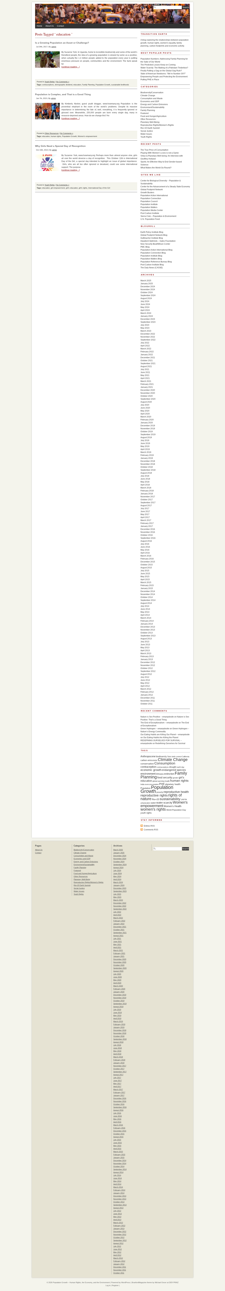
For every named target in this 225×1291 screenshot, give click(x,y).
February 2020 (147, 420)
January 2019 (147, 458)
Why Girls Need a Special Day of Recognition (60, 146)
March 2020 (146, 417)
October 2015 (147, 565)
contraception (148, 766)
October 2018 (147, 467)
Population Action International (154, 195)
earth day (180, 767)
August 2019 (146, 437)
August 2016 (146, 541)
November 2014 (148, 594)
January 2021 (147, 387)
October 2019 (147, 431)
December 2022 (148, 334)
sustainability (170, 799)
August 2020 (146, 402)
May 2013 (145, 647)
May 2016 (145, 550)
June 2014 (145, 609)
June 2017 (145, 511)
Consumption (164, 763)
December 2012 (148, 662)
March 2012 (146, 689)
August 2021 (146, 366)
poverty (159, 792)
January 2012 (147, 695)
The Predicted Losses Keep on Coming (158, 65)
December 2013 (148, 627)
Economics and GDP (150, 101)
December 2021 (148, 357)
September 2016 (148, 538)
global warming (158, 781)
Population (146, 788)
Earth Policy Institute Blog (152, 232)
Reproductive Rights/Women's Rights (157, 125)
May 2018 (145, 482)
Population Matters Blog (151, 259)
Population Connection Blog (153, 253)
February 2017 (147, 523)
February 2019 (147, 455)
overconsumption (152, 784)
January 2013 (147, 659)
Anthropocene (148, 756)
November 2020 (148, 393)
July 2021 (145, 369)
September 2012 (148, 671)
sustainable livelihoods (120, 85)
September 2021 (148, 363)
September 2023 (148, 322)
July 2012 (145, 677)
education (77, 85)
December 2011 (148, 698)
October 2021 (147, 360)
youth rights (146, 813)
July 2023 (145, 325)
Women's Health (172, 806)
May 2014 (145, 612)
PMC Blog (145, 247)
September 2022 (148, 340)
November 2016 (148, 532)
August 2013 (146, 639)
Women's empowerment (87, 136)
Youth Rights (50, 82)
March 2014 (146, 618)
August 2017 (146, 505)
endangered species (174, 770)
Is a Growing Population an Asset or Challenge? (62, 42)
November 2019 (148, 428)
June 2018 (145, 479)
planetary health (172, 784)
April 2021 (145, 378)
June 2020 (145, 408)
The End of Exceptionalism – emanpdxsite (159, 723)
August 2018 (146, 473)
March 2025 (146, 280)
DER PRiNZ (174, 1282)
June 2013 (145, 644)
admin (53, 47)
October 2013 (147, 633)
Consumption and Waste (152, 98)
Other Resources (52, 133)
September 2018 (148, 470)
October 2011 (147, 704)
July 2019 (145, 440)
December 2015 (148, 562)
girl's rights (83, 188)
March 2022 (146, 349)
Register (115, 1285)
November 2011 (148, 701)
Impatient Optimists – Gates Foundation (158, 241)
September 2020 (148, 399)
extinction (169, 773)
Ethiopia (160, 774)
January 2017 (147, 526)
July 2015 (145, 570)
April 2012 (145, 686)
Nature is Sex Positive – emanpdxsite (157, 717)
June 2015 (145, 573)
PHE (162, 784)
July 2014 (145, 606)
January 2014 (147, 624)
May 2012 (145, 683)
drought (172, 767)
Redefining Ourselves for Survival (170, 743)
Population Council (149, 201)
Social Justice (147, 131)
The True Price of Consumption (154, 150)
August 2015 (146, 568)
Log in (108, 1285)
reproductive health (176, 792)
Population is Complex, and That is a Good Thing (63, 94)
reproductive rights (154, 795)
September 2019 (148, 434)
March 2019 (146, 452)
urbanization (145, 803)
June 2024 (145, 304)
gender (175, 778)
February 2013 (147, 656)
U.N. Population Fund (150, 219)
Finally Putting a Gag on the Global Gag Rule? (161, 71)
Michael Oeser (161, 1282)
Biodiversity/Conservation (152, 92)
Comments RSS (151, 830)
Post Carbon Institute (150, 213)
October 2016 (147, 535)
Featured (145, 113)
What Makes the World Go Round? (156, 168)
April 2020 (145, 414)
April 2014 (145, 615)
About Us (49, 26)
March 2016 (146, 556)
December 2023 (148, 319)
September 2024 (148, 295)
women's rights (153, 809)
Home (39, 26)
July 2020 (145, 405)
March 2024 (146, 313)
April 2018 (145, 485)
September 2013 (148, 636)
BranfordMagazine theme (142, 1282)
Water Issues (146, 134)
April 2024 (145, 310)
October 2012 (147, 668)
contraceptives (48, 85)
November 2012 (148, 665)
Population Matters (149, 207)
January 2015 (147, 588)
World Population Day (176, 810)
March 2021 (146, 381)
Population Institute (149, 204)
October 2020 (147, 396)
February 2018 (147, 491)
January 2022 (147, 354)
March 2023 (146, 331)
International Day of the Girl (99, 188)
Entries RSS (149, 826)
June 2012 (145, 680)
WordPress (125, 1282)
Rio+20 (155, 799)
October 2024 (147, 292)
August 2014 (146, 603)
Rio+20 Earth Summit (150, 128)
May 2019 (145, 446)
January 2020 (147, 423)
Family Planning (88, 85)
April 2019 (145, 449)
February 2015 (147, 585)
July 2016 (145, 544)
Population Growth (103, 85)
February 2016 (147, 559)
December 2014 (148, 591)
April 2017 (145, 517)
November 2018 (148, 464)
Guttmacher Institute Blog (152, 238)
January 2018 (147, 494)
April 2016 (145, 553)
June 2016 (145, 547)
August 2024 (146, 298)
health (167, 781)
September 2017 (148, 502)
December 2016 (148, 529)
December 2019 (148, 425)
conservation (147, 763)
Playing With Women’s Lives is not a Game (160, 153)
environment (148, 773)
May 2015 (145, 576)
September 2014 (148, 600)
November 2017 (148, 496)
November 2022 (148, 337)
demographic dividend (63, 85)
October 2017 (147, 499)
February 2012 (147, 692)
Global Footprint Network (152, 189)
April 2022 (145, 346)
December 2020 (148, 390)
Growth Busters (147, 192)
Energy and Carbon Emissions (154, 104)
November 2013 (148, 630)
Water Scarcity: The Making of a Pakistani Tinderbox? (164, 68)
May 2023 (145, 328)
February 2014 (147, 621)
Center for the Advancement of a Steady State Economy (165, 186)
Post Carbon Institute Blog (152, 265)
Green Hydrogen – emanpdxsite (155, 728)
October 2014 (147, 597)
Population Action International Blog (156, 250)
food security (164, 777)
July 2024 (145, 301)
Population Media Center (152, 210)
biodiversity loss (163, 756)
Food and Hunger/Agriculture (154, 116)
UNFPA (184, 799)
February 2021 (147, 384)
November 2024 (148, 289)
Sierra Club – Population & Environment (158, 216)
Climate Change (148, 95)
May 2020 (145, 411)
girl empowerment (58, 188)
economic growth (151, 770)
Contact (60, 26)
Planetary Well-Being (150, 122)
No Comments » (62, 82)
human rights (56, 136)
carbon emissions (149, 760)
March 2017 (146, 520)
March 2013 (146, 653)
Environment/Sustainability (152, 107)
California (185, 757)
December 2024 (148, 286)
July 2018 (145, 476)
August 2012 (146, 674)
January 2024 (147, 316)
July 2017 (145, 508)
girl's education (72, 188)
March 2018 (146, 488)
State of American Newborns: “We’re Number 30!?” (163, 73)
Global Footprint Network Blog (154, 235)
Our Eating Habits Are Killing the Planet (160, 737)
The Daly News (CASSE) (152, 267)
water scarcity (164, 802)
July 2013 (145, 641)
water (153, 803)
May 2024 (145, 307)
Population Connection (151, 198)
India (142, 784)
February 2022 (147, 351)
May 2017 (145, 514)
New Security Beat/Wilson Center (155, 244)
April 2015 (145, 579)
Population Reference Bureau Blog (156, 262)
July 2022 (145, 343)
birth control (176, 757)
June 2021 (145, 372)
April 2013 (145, 650)
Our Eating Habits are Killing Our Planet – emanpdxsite (165, 734)
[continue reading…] (70, 67)
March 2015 (146, 582)
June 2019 (145, 443)
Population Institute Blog (151, 256)
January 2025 (147, 283)
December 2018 (148, 461)
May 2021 (145, 375)
